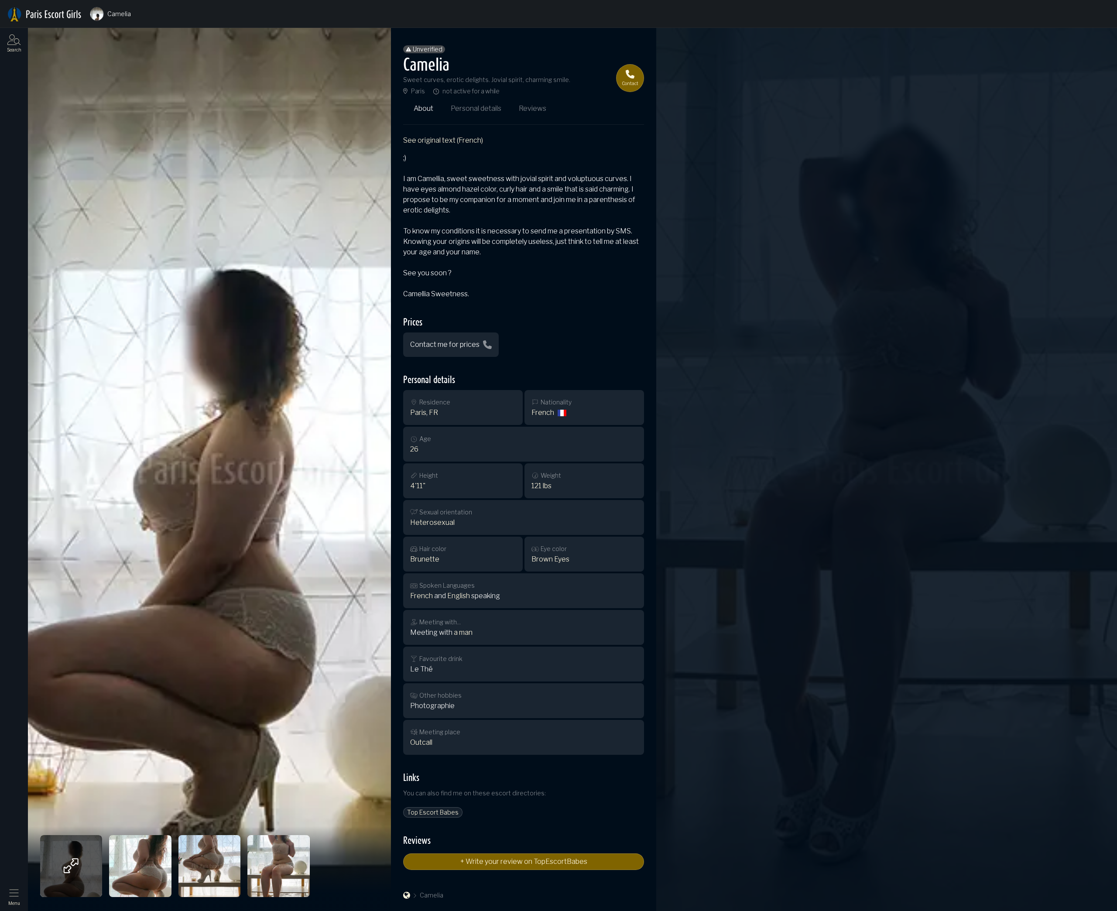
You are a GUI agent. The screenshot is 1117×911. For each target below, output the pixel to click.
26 (414, 449)
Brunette (424, 559)
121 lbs (541, 486)
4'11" (417, 486)
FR (433, 412)
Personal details (476, 108)
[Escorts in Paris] (44, 14)
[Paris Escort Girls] (406, 895)
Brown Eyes (550, 559)
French (542, 412)
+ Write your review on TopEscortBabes (523, 861)
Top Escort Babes (433, 812)
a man (463, 632)
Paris (418, 91)
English (458, 596)
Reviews (532, 108)
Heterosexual (432, 522)
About (423, 108)
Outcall (421, 742)
